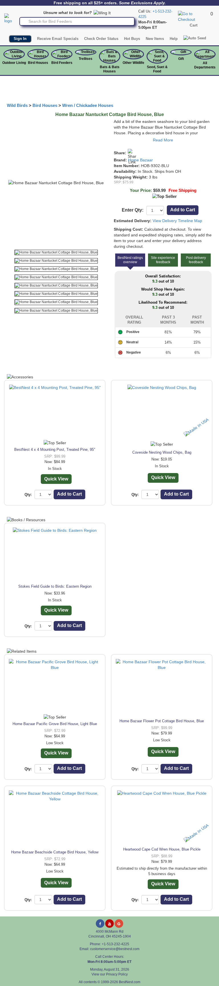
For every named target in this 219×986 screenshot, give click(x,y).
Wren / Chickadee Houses (87, 105)
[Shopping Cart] (193, 16)
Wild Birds (17, 105)
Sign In (20, 38)
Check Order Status (101, 38)
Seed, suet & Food (157, 69)
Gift (181, 59)
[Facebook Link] (100, 923)
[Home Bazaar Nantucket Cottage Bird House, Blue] (56, 252)
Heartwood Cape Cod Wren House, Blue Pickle (161, 849)
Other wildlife (133, 63)
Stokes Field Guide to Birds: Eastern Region (55, 586)
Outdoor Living (14, 63)
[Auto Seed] (195, 38)
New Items (155, 38)
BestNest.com (129, 982)
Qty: (28, 494)
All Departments (205, 65)
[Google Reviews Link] (119, 923)
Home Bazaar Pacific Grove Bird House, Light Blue (55, 724)
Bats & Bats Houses (109, 69)
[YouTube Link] (109, 923)
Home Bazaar (140, 160)
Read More (163, 140)
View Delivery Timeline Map (177, 220)
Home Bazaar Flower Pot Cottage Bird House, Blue (161, 721)
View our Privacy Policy (110, 974)
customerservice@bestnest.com (114, 949)
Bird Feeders (61, 63)
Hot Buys (132, 38)
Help (174, 38)
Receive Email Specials (57, 38)
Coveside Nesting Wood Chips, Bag (161, 452)
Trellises (85, 59)
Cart (194, 25)
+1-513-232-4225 (115, 944)
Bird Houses (38, 63)
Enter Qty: (132, 210)
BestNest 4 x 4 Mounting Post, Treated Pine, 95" (54, 449)
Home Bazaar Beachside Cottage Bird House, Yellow (54, 852)
